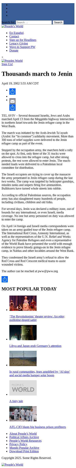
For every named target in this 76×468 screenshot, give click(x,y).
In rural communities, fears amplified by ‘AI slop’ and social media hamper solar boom (39, 373)
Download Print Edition (24, 451)
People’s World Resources (25, 440)
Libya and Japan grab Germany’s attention (35, 345)
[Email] (41, 101)
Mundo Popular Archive (24, 447)
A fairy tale (16, 401)
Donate (13, 50)
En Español (16, 32)
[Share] (41, 91)
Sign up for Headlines (22, 40)
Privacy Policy (18, 444)
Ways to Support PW (22, 47)
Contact (14, 36)
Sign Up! (7, 64)
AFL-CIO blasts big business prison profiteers (37, 427)
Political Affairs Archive (24, 437)
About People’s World (23, 433)
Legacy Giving (18, 43)
